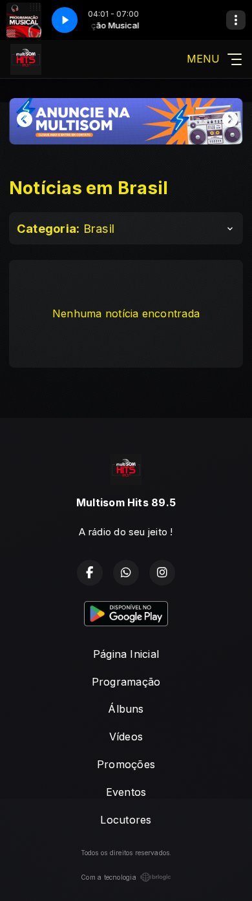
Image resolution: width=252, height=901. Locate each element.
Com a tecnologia (108, 877)
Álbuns (125, 708)
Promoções (126, 764)
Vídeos (126, 736)
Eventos (126, 792)
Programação (126, 681)
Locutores (125, 819)
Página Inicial (126, 654)
